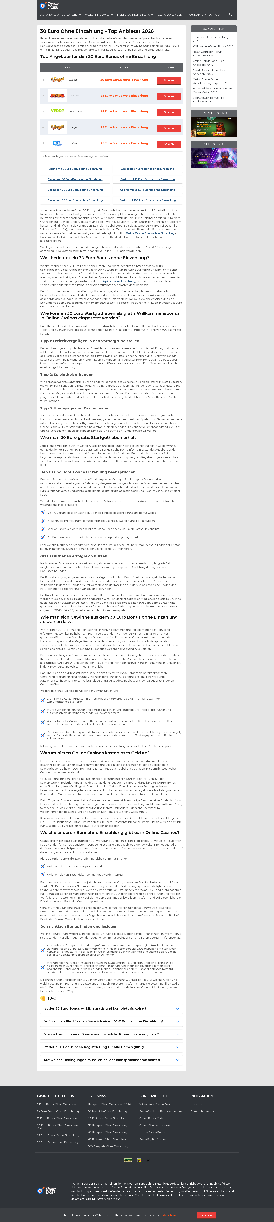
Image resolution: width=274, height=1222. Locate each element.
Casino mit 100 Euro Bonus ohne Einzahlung (147, 200)
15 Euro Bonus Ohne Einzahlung (58, 1118)
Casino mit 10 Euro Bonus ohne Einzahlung (75, 179)
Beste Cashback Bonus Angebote (160, 1111)
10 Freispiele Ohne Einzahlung (107, 1111)
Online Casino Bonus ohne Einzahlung (150, 233)
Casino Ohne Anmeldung (155, 1125)
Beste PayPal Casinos (152, 1139)
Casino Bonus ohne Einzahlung (58, 14)
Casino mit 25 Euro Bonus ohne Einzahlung (147, 189)
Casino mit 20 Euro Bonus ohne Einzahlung (75, 189)
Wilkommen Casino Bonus (156, 1104)
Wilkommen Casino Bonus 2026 (213, 46)
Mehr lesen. (170, 1215)
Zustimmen (206, 1215)
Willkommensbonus (97, 14)
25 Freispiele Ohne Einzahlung (107, 1118)
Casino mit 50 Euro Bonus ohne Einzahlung (75, 200)
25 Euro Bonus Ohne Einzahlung (58, 1135)
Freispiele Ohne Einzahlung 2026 (109, 1104)
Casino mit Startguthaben (204, 14)
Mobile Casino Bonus (152, 1132)
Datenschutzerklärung (205, 1111)
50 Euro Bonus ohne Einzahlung (58, 1142)
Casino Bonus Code (170, 14)
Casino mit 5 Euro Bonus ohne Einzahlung (75, 168)
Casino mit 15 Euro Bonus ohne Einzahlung (147, 179)
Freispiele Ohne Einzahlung (133, 14)
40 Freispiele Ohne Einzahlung (108, 1132)
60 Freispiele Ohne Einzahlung (107, 1139)
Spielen (169, 80)
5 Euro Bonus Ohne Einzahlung (57, 1104)
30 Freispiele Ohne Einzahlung (108, 1125)
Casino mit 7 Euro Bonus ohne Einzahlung (147, 168)
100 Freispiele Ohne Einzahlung (108, 1146)
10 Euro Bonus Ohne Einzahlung (58, 1111)
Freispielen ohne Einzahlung (117, 281)
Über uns (196, 1104)
